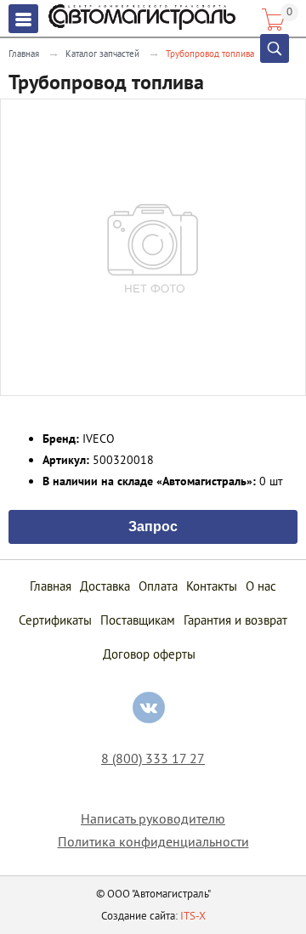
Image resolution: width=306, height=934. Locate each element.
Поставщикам (137, 620)
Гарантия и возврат (235, 620)
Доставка (105, 586)
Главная (23, 53)
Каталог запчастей (102, 53)
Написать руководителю (153, 819)
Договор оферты (149, 654)
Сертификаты (55, 620)
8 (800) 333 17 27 (153, 758)
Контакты (211, 586)
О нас (261, 586)
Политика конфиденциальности (153, 842)
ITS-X (193, 916)
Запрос (153, 525)
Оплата (158, 586)
